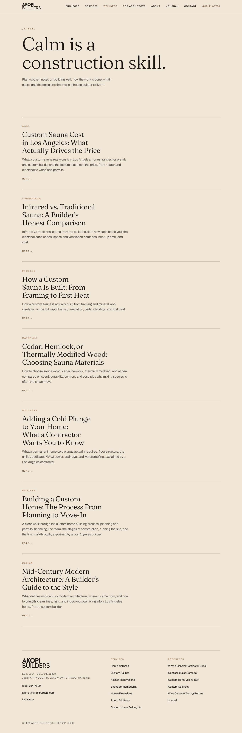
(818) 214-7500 (211, 6)
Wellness (110, 6)
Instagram (28, 699)
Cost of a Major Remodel (182, 672)
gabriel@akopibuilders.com (38, 692)
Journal (172, 6)
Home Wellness (120, 666)
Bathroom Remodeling (124, 686)
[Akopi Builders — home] (31, 6)
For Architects (134, 6)
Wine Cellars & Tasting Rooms (185, 693)
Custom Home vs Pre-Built (183, 679)
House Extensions (121, 693)
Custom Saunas (120, 672)
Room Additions (120, 700)
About (155, 6)
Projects (72, 6)
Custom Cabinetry (178, 686)
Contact (190, 6)
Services (91, 6)
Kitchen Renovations (123, 679)
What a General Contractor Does (187, 666)
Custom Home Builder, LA (126, 707)
